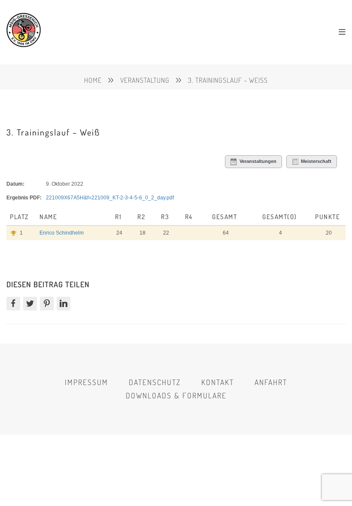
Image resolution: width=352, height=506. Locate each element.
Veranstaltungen (258, 161)
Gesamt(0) (279, 217)
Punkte (327, 217)
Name (49, 217)
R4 (189, 217)
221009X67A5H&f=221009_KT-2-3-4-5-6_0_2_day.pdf (110, 198)
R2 (141, 217)
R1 (118, 217)
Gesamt (224, 217)
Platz (20, 217)
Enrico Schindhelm (61, 233)
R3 (165, 217)
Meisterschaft (316, 161)
